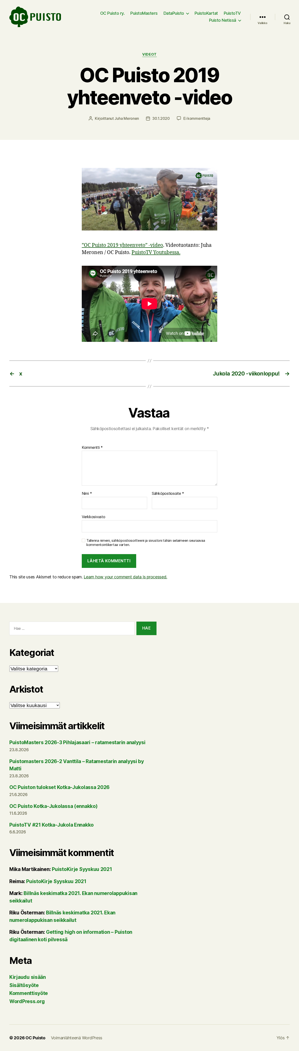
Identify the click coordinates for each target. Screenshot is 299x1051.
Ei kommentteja (196, 118)
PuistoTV (232, 13)
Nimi (87, 494)
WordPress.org (27, 1001)
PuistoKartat (206, 13)
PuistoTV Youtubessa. (156, 252)
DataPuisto (174, 13)
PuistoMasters (144, 13)
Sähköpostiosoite (168, 494)
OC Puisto (35, 1037)
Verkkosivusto (93, 516)
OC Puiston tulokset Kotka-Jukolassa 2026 (59, 787)
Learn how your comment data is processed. (125, 576)
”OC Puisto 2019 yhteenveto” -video (122, 245)
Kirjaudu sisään (27, 977)
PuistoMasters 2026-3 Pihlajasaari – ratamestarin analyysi (77, 742)
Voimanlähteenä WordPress (77, 1037)
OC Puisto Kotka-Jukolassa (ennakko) (53, 806)
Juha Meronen (126, 118)
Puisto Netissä (222, 20)
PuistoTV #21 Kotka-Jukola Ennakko (51, 825)
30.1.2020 (161, 118)
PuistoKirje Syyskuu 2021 (82, 869)
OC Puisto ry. (112, 13)
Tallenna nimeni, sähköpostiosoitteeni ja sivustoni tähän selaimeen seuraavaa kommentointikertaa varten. (145, 542)
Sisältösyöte (24, 985)
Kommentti (92, 448)
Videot (149, 54)
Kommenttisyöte (28, 993)
